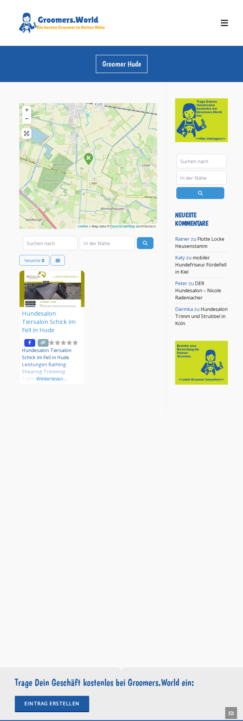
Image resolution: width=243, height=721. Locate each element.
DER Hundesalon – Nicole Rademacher (198, 290)
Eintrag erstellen (52, 703)
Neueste (33, 260)
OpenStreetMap (123, 226)
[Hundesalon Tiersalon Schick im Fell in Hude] (88, 158)
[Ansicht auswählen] (58, 260)
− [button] (27, 118)
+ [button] (27, 109)
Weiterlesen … (52, 378)
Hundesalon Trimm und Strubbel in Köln (201, 316)
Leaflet (83, 226)
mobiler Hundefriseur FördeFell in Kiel (200, 264)
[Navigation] (224, 23)
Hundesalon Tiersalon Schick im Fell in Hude (49, 321)
